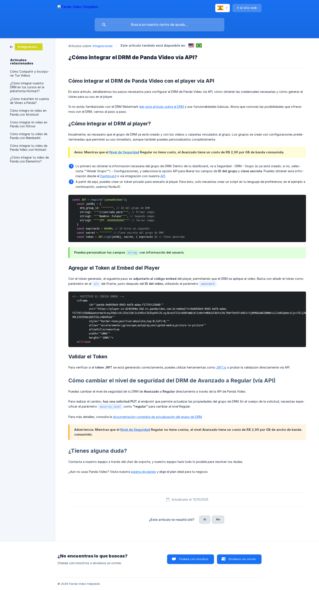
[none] (78, 7)
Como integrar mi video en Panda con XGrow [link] (28, 124)
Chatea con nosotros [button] (193, 559)
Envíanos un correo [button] (242, 559)
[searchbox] (159, 24)
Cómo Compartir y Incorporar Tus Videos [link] (29, 73)
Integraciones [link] (103, 46)
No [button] (218, 519)
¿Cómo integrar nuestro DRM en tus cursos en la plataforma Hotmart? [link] (27, 87)
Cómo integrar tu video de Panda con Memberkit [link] (28, 136)
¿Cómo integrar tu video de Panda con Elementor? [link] (29, 159)
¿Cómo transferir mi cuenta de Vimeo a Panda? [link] (29, 101)
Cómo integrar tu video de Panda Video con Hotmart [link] (28, 147)
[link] (26, 46)
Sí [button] (204, 519)
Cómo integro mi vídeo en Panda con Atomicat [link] (28, 112)
